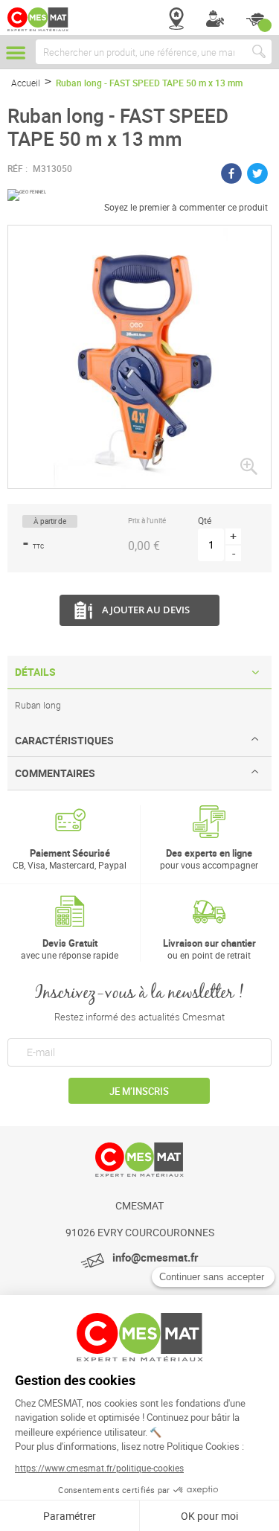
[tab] (139, 672)
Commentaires (55, 773)
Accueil (25, 83)
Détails (35, 672)
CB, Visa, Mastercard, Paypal (69, 858)
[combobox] (153, 52)
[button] (248, 466)
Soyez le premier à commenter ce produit (186, 207)
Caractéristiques (64, 740)
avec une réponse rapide (69, 948)
